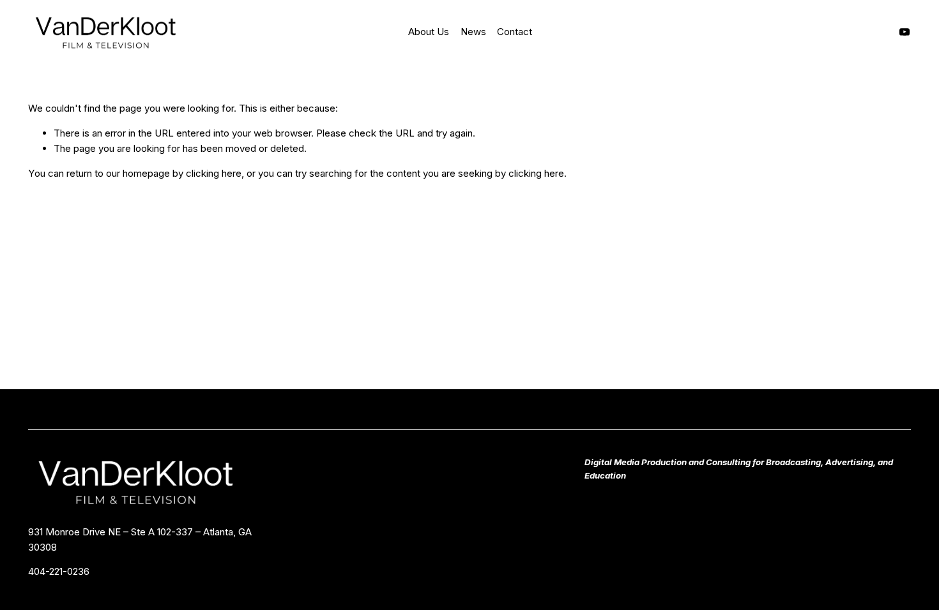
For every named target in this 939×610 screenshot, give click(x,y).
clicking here (213, 173)
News (473, 32)
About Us (428, 32)
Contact (514, 32)
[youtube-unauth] (904, 32)
